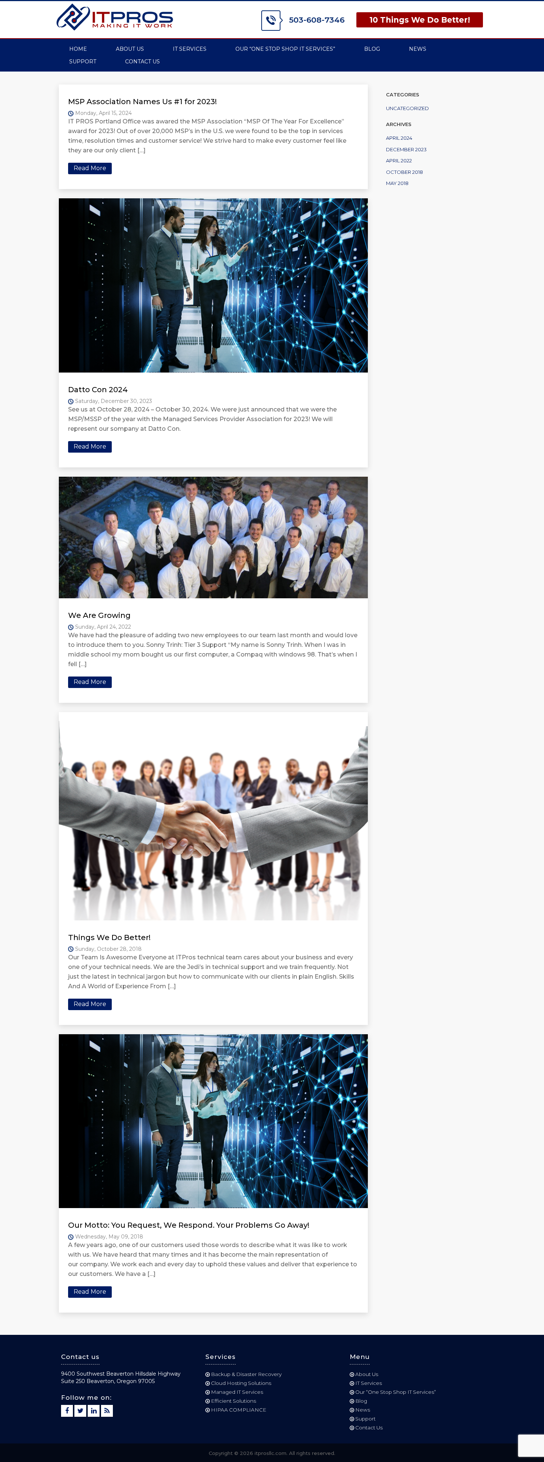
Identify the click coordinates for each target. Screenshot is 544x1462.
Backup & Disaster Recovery (246, 1374)
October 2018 (404, 172)
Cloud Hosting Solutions (241, 1383)
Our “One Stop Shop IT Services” (285, 49)
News (417, 49)
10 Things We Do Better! (419, 19)
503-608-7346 (316, 19)
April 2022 (399, 160)
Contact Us (142, 61)
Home (78, 49)
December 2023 (406, 149)
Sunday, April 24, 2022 (102, 627)
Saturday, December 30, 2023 (113, 401)
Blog (372, 49)
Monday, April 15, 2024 (103, 113)
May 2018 (397, 183)
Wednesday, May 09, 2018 (108, 1236)
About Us (130, 49)
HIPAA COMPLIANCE (238, 1410)
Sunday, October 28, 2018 (108, 949)
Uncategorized (407, 108)
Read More (90, 168)
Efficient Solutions (233, 1401)
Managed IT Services (237, 1392)
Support (82, 61)
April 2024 (399, 138)
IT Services (189, 49)
